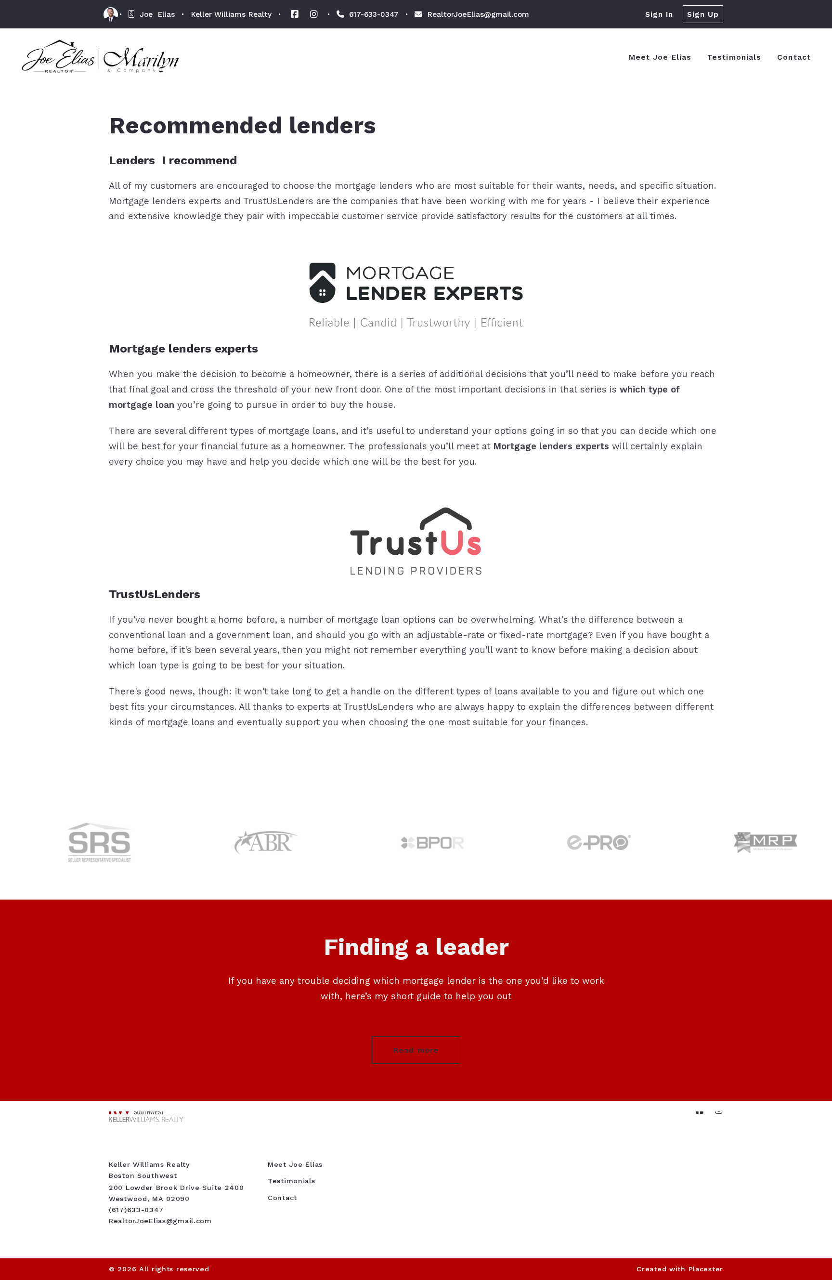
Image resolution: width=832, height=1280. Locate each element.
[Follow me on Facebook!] (294, 14)
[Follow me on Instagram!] (314, 14)
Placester (706, 1269)
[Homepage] (100, 57)
